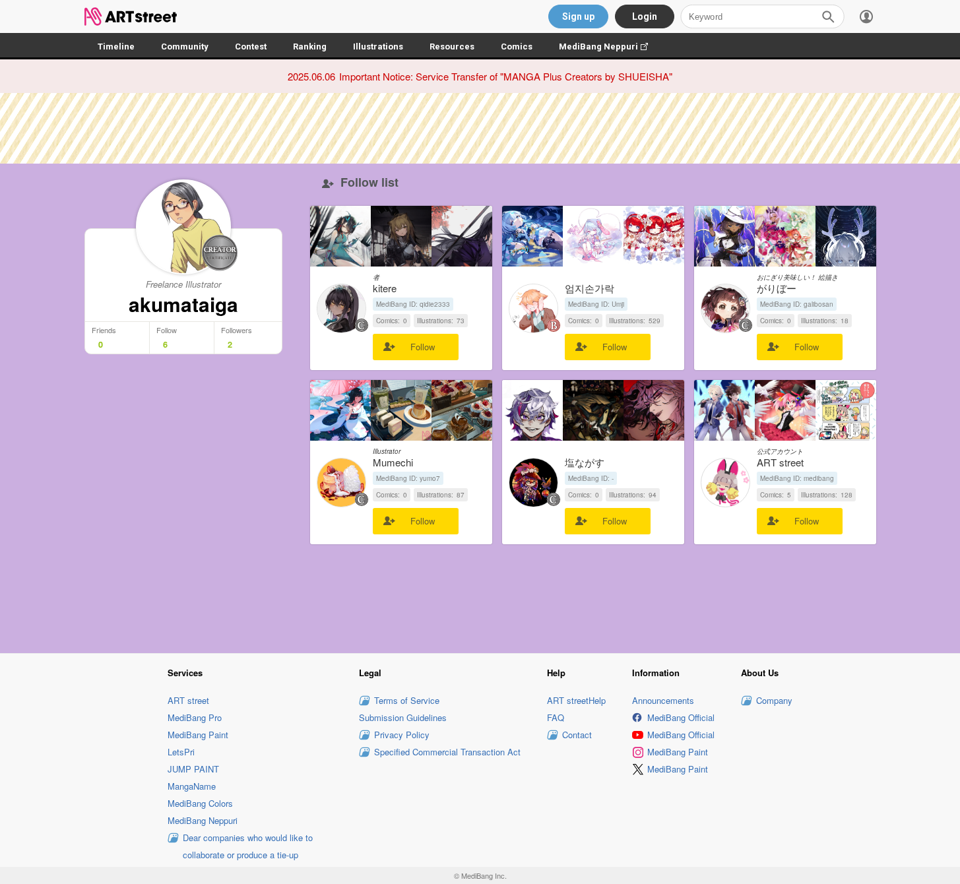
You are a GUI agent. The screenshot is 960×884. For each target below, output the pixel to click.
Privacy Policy (402, 734)
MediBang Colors (200, 803)
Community (184, 46)
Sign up (578, 16)
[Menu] (866, 16)
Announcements (663, 700)
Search (828, 16)
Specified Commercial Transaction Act (447, 751)
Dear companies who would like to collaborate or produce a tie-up (248, 846)
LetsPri (181, 751)
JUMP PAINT (193, 769)
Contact (577, 734)
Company (774, 700)
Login (644, 16)
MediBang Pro (195, 717)
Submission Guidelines (403, 717)
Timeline (116, 46)
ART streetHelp (576, 700)
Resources (452, 46)
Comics (516, 46)
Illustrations (378, 46)
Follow (422, 346)
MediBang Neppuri (610, 46)
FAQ (555, 717)
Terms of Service (406, 700)
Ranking (310, 46)
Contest (251, 46)
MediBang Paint (198, 734)
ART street (188, 700)
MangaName (192, 786)
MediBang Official (681, 717)
